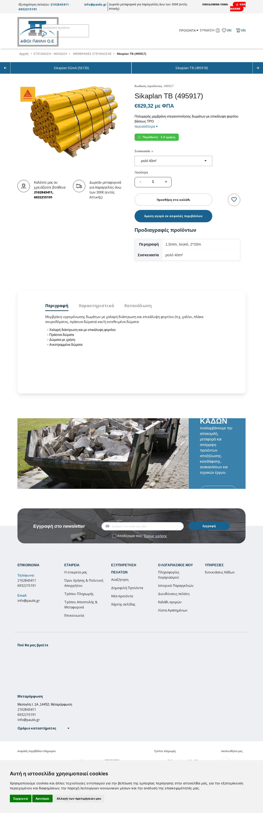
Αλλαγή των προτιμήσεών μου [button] (79, 798)
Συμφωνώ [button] (20, 798)
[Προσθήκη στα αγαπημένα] (234, 200)
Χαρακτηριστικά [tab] (96, 305)
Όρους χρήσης (155, 536)
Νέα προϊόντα (122, 596)
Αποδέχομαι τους (142, 536)
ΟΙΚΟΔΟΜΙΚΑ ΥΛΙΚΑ (215, 4)
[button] (43, 728)
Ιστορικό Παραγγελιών (176, 585)
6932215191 (27, 9)
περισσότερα (146, 126)
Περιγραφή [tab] (56, 305)
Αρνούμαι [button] (42, 798)
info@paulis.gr (95, 4)
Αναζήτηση (119, 579)
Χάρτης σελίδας (123, 604)
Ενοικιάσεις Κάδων (220, 572)
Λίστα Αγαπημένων (172, 610)
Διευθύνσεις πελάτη (173, 594)
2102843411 (59, 4)
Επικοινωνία (74, 615)
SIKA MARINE (238, 6)
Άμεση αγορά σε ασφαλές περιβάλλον (173, 216)
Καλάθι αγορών (170, 602)
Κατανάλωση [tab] (138, 305)
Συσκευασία (142, 151)
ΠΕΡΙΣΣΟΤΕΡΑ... (218, 492)
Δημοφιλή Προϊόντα (127, 588)
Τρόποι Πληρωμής (79, 594)
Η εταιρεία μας (75, 572)
